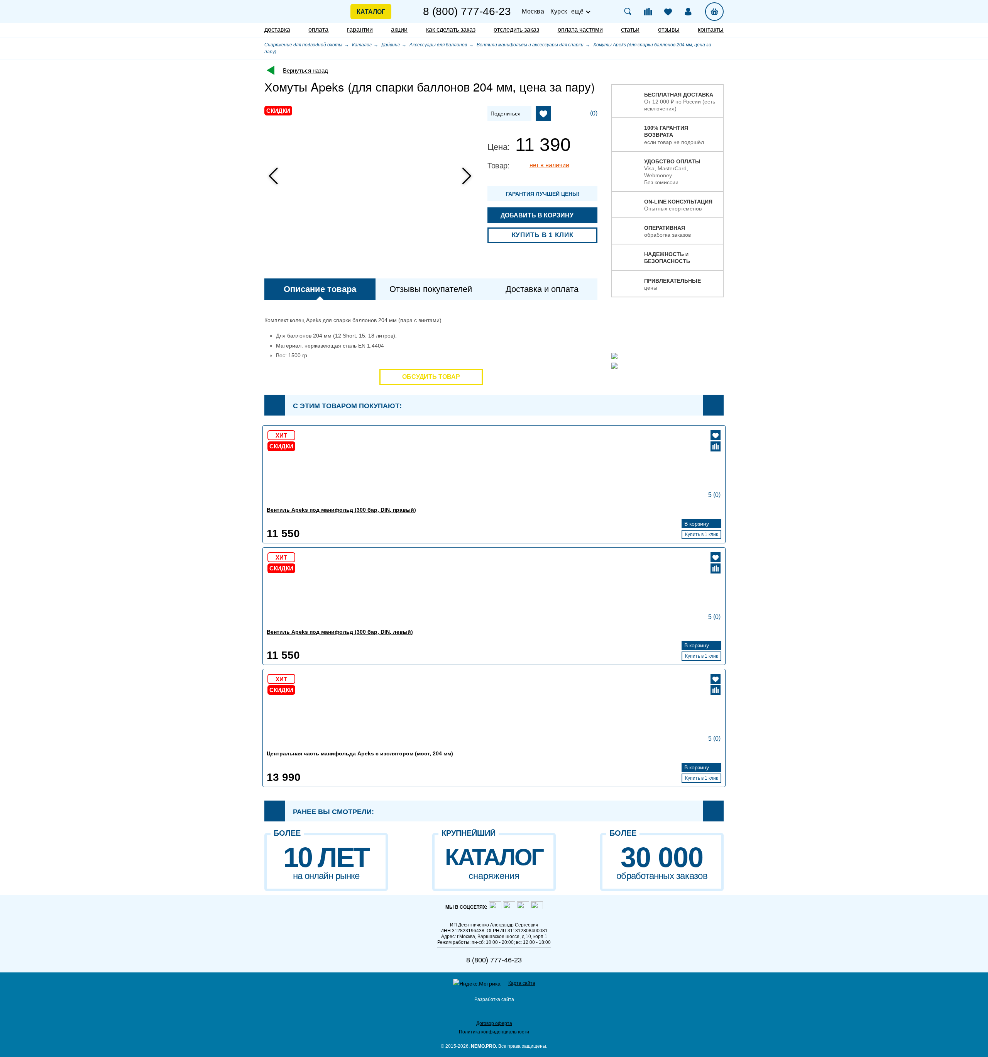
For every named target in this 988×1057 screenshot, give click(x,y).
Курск (558, 11)
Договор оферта (494, 1023)
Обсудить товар (431, 376)
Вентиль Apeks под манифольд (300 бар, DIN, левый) (340, 632)
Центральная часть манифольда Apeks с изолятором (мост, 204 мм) (360, 753)
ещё (577, 11)
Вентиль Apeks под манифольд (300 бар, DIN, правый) (341, 510)
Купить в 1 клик (543, 235)
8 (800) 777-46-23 (467, 11)
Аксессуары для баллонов (438, 45)
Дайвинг (390, 45)
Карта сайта (521, 983)
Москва (533, 11)
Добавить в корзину (538, 215)
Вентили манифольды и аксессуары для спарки (530, 45)
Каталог (371, 11)
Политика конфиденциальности (494, 1032)
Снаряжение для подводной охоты (303, 45)
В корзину (697, 524)
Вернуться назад (305, 70)
